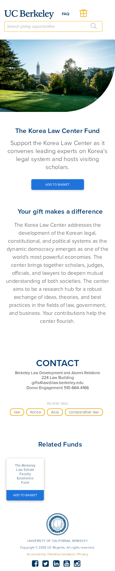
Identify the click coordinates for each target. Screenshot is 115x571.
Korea (35, 412)
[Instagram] (77, 563)
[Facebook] (35, 563)
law (17, 412)
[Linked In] (56, 563)
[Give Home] (31, 14)
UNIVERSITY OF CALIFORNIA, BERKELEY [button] (57, 541)
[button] (25, 474)
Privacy (83, 554)
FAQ (65, 13)
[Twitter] (45, 563)
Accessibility (36, 554)
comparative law (84, 412)
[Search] (94, 26)
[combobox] (53, 26)
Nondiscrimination (61, 554)
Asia (55, 412)
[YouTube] (66, 563)
